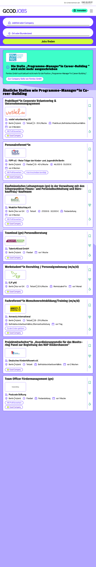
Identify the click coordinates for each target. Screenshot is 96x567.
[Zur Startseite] (15, 11)
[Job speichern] (89, 105)
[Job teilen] (89, 118)
